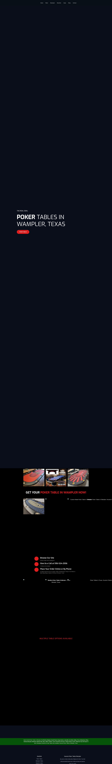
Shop (69, 2)
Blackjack (52, 2)
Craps (64, 2)
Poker (47, 2)
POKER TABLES (23, 378)
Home (41, 2)
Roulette (59, 2)
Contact (74, 2)
